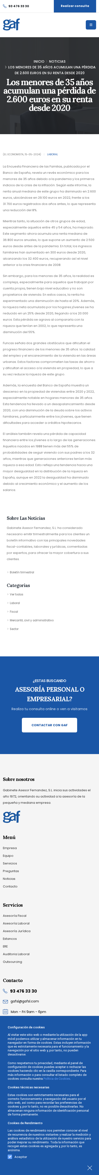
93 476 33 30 (23, 991)
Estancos (10, 938)
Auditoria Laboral (16, 954)
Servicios (10, 863)
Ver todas (16, 594)
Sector (14, 629)
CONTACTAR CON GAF (49, 725)
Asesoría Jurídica (17, 931)
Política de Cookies (56, 1078)
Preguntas (11, 871)
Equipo (8, 855)
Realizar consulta (75, 6)
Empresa (10, 848)
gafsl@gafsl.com (25, 1001)
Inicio (39, 61)
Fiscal (14, 612)
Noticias (57, 61)
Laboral (52, 154)
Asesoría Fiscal (14, 915)
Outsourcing (12, 961)
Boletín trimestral (22, 572)
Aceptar (20, 1156)
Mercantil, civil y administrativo (32, 620)
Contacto (10, 886)
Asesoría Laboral (16, 923)
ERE (5, 946)
